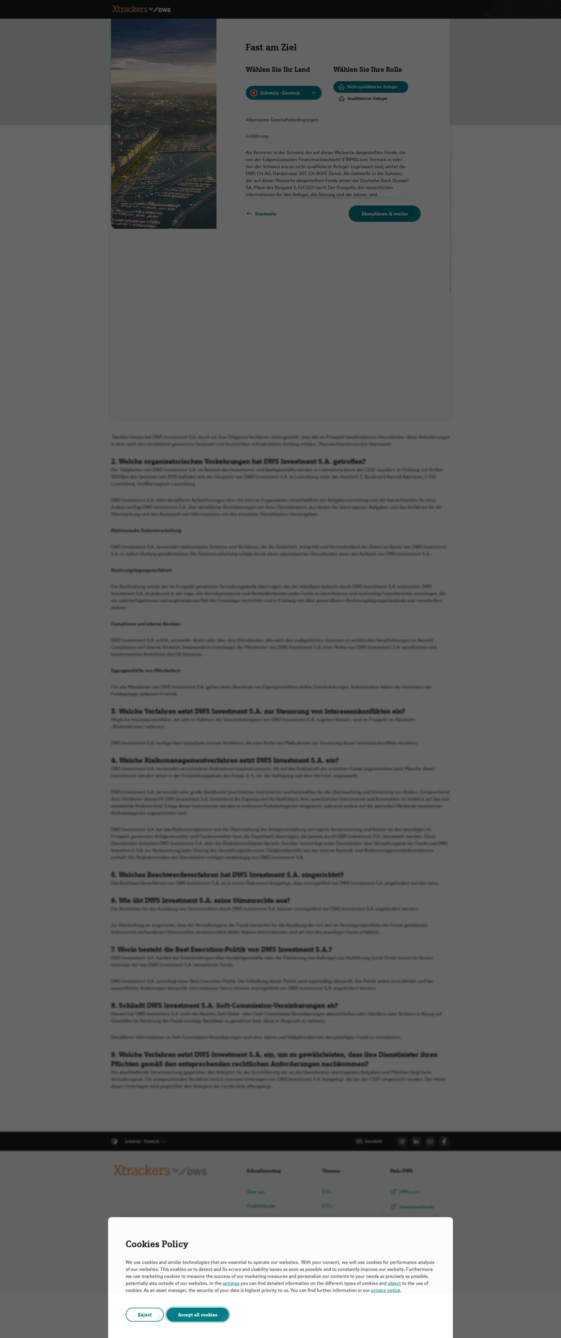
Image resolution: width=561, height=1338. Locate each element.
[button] (145, 1315)
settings (231, 1283)
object (394, 1283)
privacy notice (385, 1290)
